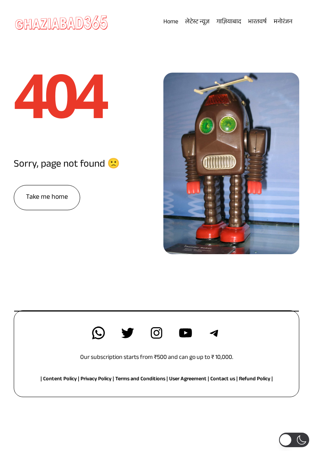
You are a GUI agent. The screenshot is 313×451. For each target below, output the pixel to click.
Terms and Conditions (140, 379)
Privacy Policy (97, 379)
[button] (294, 440)
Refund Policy (254, 379)
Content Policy (60, 379)
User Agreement (188, 379)
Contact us (222, 379)
